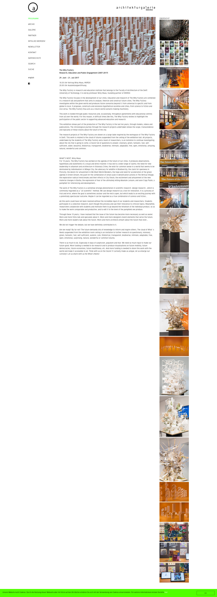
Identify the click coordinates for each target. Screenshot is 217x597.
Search (31, 63)
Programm (33, 18)
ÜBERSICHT (164, 18)
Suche (31, 69)
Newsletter (34, 46)
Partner (32, 35)
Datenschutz (34, 58)
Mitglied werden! (36, 41)
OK (205, 593)
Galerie (32, 29)
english (31, 77)
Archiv (31, 24)
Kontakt (32, 52)
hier (166, 592)
